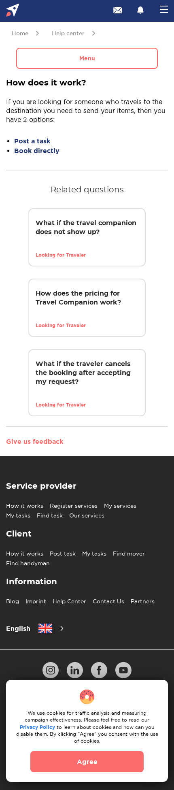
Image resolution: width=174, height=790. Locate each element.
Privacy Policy (37, 727)
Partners (143, 601)
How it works (24, 506)
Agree (87, 761)
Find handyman (28, 563)
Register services (74, 506)
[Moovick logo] (12, 11)
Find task (50, 515)
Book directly (36, 150)
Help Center (69, 601)
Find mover (129, 553)
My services (120, 506)
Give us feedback (34, 441)
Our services (86, 515)
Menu (87, 58)
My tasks (18, 515)
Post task (63, 553)
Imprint (35, 601)
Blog (12, 601)
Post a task (32, 141)
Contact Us (108, 601)
